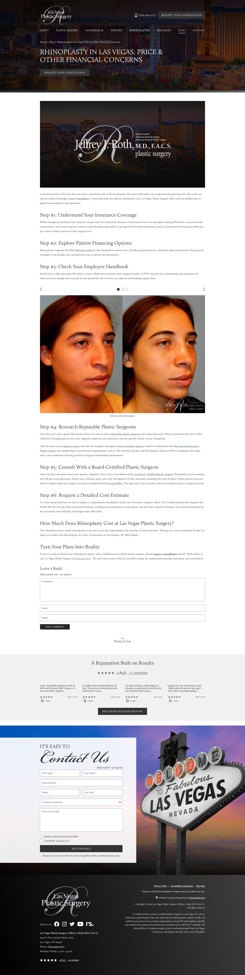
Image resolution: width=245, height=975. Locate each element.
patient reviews (71, 446)
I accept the (56, 840)
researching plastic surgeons (124, 434)
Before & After (140, 30)
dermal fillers (115, 483)
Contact (199, 30)
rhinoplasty (83, 198)
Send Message (81, 848)
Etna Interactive (197, 897)
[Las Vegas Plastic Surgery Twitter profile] (72, 925)
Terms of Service (108, 855)
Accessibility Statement (182, 886)
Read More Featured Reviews (122, 711)
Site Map (200, 886)
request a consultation (165, 554)
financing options (85, 250)
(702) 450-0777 (56, 946)
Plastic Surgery (67, 30)
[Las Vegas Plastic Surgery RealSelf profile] (89, 925)
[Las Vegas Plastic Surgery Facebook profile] (56, 925)
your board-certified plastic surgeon (153, 474)
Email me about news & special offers (61, 836)
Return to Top (122, 641)
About (44, 30)
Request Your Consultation (181, 15)
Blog (181, 30)
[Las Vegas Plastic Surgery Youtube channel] (80, 925)
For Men (116, 30)
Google (47, 701)
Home (43, 42)
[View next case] (203, 289)
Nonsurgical (94, 30)
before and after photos (131, 446)
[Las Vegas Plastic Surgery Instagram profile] (64, 925)
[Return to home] (56, 15)
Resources (164, 30)
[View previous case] (42, 289)
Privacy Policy (92, 855)
